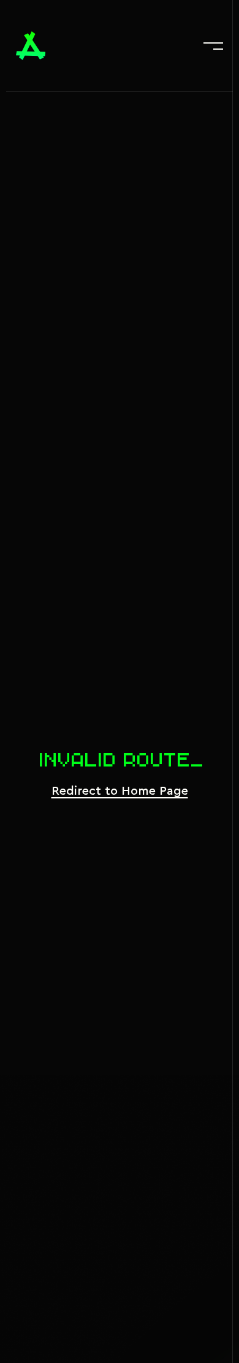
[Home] (31, 45)
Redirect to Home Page (119, 791)
